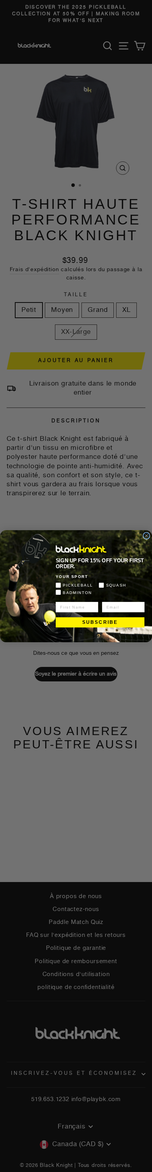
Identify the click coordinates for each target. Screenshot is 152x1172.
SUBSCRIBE (100, 622)
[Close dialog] (146, 536)
